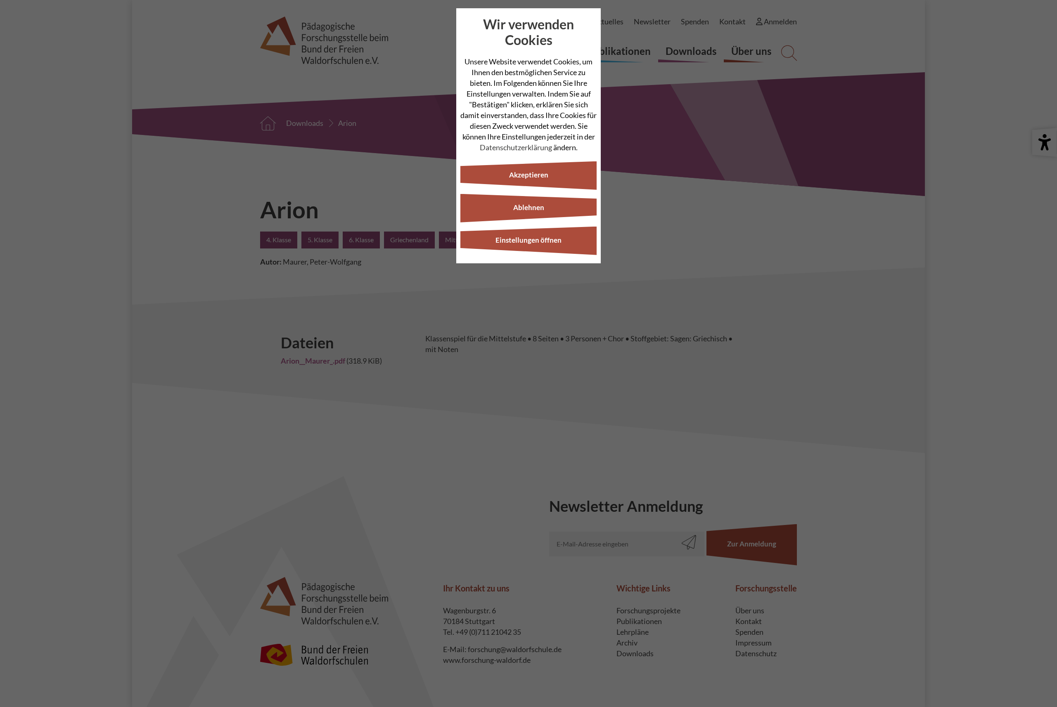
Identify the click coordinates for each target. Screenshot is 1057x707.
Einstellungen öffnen (528, 240)
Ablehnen (528, 207)
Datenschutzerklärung (516, 147)
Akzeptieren (528, 174)
